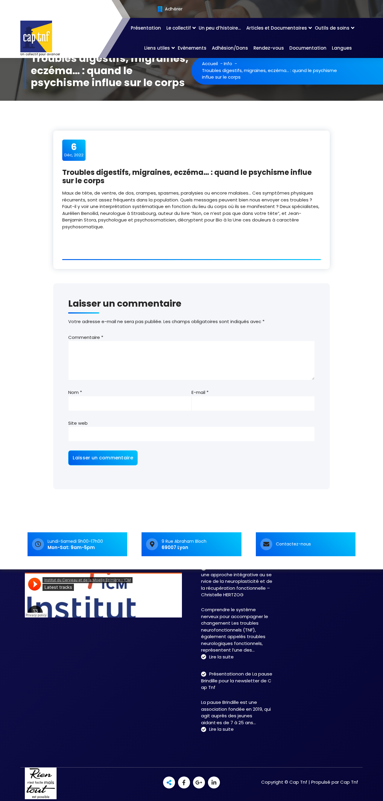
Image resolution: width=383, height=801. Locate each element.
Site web (78, 423)
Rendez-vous (268, 48)
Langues (342, 48)
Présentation (146, 28)
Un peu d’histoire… (220, 28)
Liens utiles (157, 48)
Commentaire (85, 337)
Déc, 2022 (73, 150)
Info (228, 63)
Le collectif (178, 28)
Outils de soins (332, 28)
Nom (75, 392)
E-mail (200, 392)
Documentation (307, 48)
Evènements (192, 48)
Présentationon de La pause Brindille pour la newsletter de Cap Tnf (236, 680)
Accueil (210, 63)
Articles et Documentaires (276, 28)
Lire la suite (221, 657)
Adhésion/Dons (230, 48)
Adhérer (173, 9)
